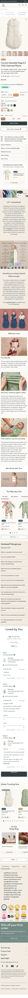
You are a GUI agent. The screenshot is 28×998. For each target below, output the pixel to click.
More (13, 859)
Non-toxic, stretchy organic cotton (13, 393)
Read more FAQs (6, 547)
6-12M (19, 118)
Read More (9, 852)
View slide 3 (14, 532)
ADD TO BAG (15, 182)
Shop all (13, 537)
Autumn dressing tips (7, 846)
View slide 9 (21, 820)
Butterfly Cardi (11, 302)
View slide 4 (16, 532)
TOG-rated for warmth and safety (13, 439)
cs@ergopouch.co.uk (11, 962)
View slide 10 (23, 820)
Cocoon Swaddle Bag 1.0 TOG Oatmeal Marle (8, 812)
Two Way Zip (5, 358)
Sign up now (14, 938)
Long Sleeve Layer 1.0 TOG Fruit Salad (9, 523)
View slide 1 (10, 532)
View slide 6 (14, 820)
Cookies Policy (22, 988)
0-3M (8, 118)
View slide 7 (16, 820)
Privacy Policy (15, 988)
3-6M (14, 118)
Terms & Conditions (6, 988)
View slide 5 (12, 820)
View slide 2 (12, 532)
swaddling (9, 228)
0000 (3, 118)
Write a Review (16, 642)
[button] (10, 76)
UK (25, 1)
